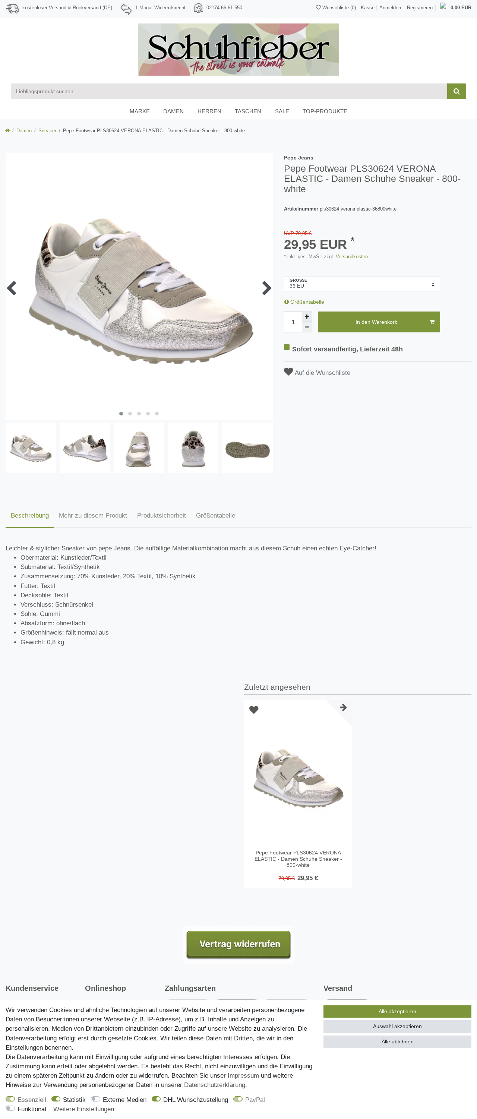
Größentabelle (306, 302)
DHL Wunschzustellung (195, 1099)
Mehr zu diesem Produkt (93, 515)
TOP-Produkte (325, 111)
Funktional (32, 1109)
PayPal (255, 1099)
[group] (298, 777)
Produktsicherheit (161, 515)
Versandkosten (351, 256)
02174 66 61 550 (224, 7)
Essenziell (32, 1099)
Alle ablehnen (398, 1041)
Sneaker (47, 130)
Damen (173, 111)
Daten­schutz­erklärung (214, 1084)
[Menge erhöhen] (307, 317)
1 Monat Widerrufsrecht (160, 7)
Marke (140, 111)
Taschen (248, 111)
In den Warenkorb (377, 322)
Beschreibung (30, 515)
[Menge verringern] (307, 327)
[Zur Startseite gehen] (7, 130)
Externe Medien (124, 1099)
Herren (209, 111)
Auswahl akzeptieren (397, 1026)
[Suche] (456, 91)
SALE (282, 111)
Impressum (243, 1075)
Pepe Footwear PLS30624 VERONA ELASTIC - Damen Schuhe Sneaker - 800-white (298, 859)
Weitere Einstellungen (83, 1109)
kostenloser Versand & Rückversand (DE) (67, 7)
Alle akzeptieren (397, 1011)
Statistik (74, 1099)
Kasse (368, 7)
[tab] (30, 516)
